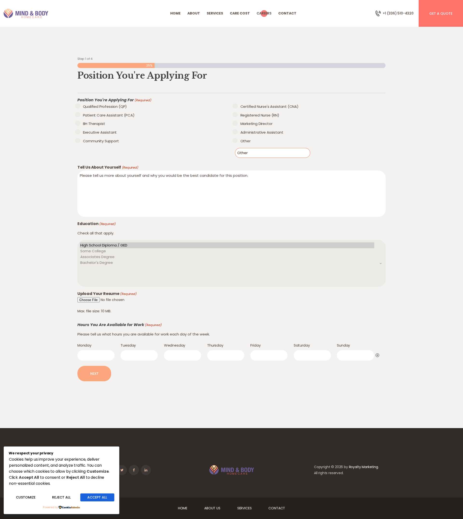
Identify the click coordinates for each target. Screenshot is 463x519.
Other (245, 140)
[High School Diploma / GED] (227, 245)
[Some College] (227, 251)
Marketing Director (256, 123)
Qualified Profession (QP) (105, 106)
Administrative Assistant (261, 132)
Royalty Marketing (363, 466)
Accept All (97, 497)
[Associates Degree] (227, 257)
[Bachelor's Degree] (227, 263)
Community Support (101, 140)
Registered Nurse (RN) (259, 115)
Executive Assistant (100, 132)
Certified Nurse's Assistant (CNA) (269, 106)
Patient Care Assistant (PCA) (109, 115)
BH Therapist (94, 123)
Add (377, 355)
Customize (25, 497)
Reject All (61, 497)
